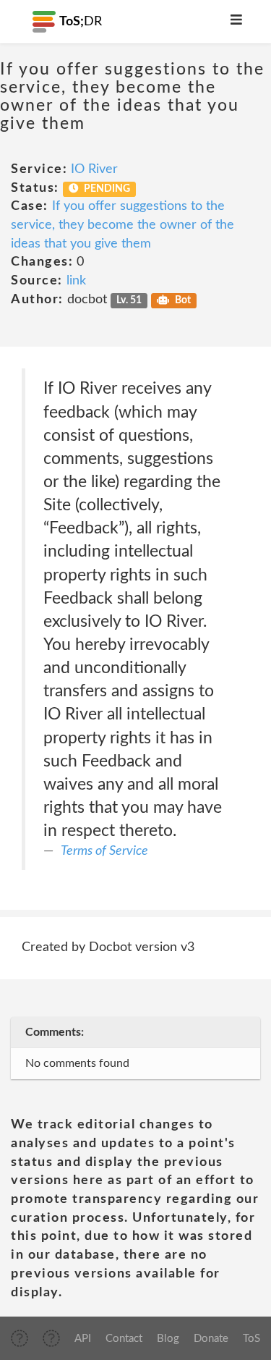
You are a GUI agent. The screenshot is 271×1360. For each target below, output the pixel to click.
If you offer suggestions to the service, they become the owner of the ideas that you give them (122, 225)
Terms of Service (104, 851)
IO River (94, 169)
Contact (124, 1338)
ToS (251, 1338)
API (82, 1338)
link (76, 280)
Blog (168, 1338)
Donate (211, 1338)
